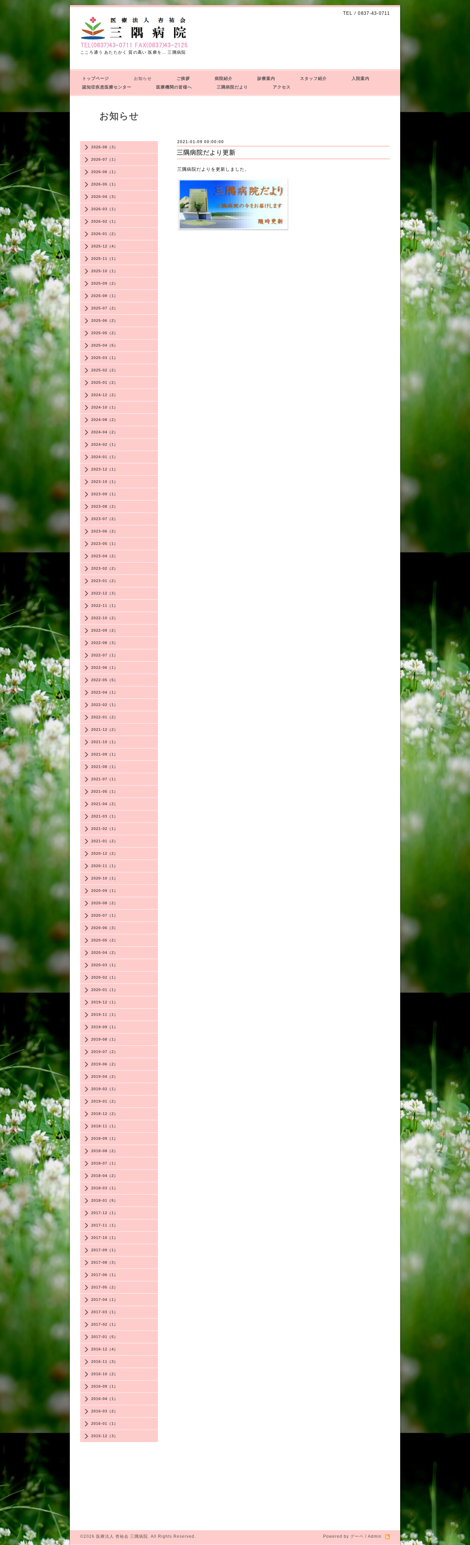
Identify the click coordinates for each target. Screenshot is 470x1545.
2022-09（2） (104, 630)
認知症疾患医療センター (106, 87)
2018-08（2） (104, 1151)
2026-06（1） (104, 172)
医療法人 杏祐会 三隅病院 (122, 1536)
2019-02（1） (104, 1089)
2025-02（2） (104, 370)
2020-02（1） (104, 977)
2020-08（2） (104, 903)
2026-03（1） (104, 209)
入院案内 (360, 78)
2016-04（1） (104, 1399)
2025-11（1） (104, 258)
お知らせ (143, 78)
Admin (375, 1536)
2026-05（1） (104, 184)
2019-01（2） (104, 1101)
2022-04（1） (104, 692)
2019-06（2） (104, 1064)
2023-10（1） (104, 482)
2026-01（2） (104, 234)
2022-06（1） (104, 667)
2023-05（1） (104, 544)
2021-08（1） (104, 767)
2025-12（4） (104, 246)
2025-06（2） (104, 320)
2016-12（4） (104, 1349)
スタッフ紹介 (313, 78)
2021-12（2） (104, 729)
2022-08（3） (104, 643)
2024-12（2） (104, 395)
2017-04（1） (104, 1299)
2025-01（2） (104, 382)
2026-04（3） (104, 197)
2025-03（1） (104, 358)
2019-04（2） (104, 1076)
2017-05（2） (104, 1287)
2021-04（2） (104, 804)
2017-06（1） (104, 1275)
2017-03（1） (104, 1312)
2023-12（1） (104, 469)
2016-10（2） (104, 1374)
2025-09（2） (104, 283)
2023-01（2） (104, 581)
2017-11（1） (104, 1225)
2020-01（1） (104, 990)
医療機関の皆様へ (174, 87)
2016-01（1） (104, 1423)
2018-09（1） (104, 1138)
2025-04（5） (104, 345)
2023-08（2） (104, 506)
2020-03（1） (104, 965)
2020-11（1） (104, 866)
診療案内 (266, 78)
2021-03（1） (104, 816)
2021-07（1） (104, 779)
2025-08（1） (104, 296)
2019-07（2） (104, 1052)
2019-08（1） (104, 1039)
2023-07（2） (104, 519)
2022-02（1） (104, 705)
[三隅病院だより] (233, 229)
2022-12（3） (104, 593)
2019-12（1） (104, 1002)
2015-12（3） (104, 1436)
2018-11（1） (104, 1126)
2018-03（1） (104, 1188)
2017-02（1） (104, 1324)
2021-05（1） (104, 791)
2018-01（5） (104, 1200)
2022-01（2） (104, 717)
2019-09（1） (104, 1027)
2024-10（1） (104, 407)
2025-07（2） (104, 308)
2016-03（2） (104, 1411)
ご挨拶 (183, 78)
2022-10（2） (104, 618)
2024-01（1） (104, 457)
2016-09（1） (104, 1386)
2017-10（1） (104, 1238)
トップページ (95, 78)
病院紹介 (224, 78)
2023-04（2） (104, 556)
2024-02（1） (104, 444)
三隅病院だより (232, 87)
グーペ (357, 1536)
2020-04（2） (104, 952)
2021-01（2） (104, 841)
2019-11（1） (104, 1014)
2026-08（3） (104, 147)
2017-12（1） (104, 1213)
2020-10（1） (104, 878)
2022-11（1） (104, 605)
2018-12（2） (104, 1114)
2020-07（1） (104, 915)
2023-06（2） (104, 531)
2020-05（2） (104, 940)
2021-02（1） (104, 829)
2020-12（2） (104, 853)
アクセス (282, 87)
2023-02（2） (104, 568)
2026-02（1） (104, 221)
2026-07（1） (104, 159)
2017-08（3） (104, 1262)
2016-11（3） (104, 1361)
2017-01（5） (104, 1337)
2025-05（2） (104, 333)
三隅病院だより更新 (206, 152)
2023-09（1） (104, 494)
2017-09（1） (104, 1250)
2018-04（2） (104, 1176)
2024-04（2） (104, 432)
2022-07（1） (104, 655)
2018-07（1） (104, 1163)
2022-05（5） (104, 680)
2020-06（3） (104, 928)
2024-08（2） (104, 420)
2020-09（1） (104, 891)
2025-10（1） (104, 271)
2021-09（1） (104, 754)
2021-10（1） (104, 742)
